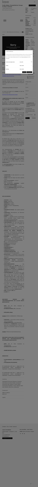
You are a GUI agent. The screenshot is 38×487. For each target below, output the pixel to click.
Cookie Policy (7, 58)
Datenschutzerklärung (24, 57)
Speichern (24, 72)
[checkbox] (31, 61)
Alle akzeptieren (29, 72)
